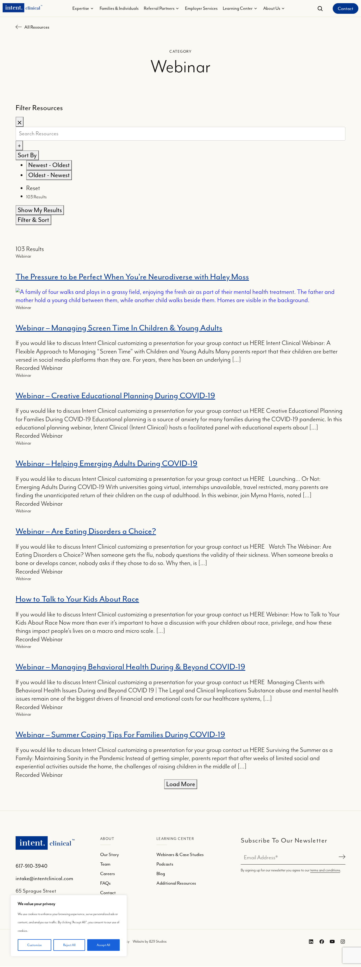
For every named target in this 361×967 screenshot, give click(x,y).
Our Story (109, 854)
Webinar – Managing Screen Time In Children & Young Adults (119, 328)
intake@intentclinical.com (44, 878)
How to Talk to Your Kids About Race (77, 599)
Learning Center (238, 8)
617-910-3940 (32, 866)
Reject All (69, 945)
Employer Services (201, 8)
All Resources (36, 27)
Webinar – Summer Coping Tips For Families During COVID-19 (120, 734)
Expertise (80, 8)
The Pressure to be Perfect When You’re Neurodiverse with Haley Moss (132, 277)
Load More (180, 784)
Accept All (103, 945)
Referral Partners (159, 8)
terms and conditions (325, 870)
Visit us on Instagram (341, 941)
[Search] (320, 8)
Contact (345, 8)
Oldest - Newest (49, 175)
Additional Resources (176, 883)
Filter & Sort (33, 220)
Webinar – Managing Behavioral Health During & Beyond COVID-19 (130, 667)
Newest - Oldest (49, 165)
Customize (34, 945)
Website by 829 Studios (149, 942)
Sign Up (341, 857)
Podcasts (164, 864)
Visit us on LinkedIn (309, 941)
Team (105, 864)
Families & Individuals (119, 8)
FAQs (105, 883)
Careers (107, 873)
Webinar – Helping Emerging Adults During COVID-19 (106, 463)
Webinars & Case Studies (180, 854)
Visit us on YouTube (331, 941)
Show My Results (40, 210)
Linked (320, 941)
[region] (69, 925)
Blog (160, 873)
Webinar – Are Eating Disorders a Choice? (86, 531)
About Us (271, 8)
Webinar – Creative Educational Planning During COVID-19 (115, 396)
